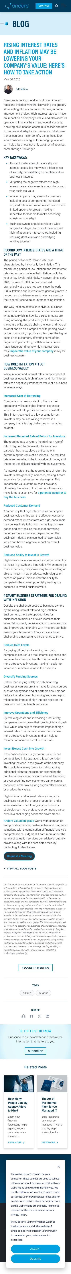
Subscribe (35, 1051)
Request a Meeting (19, 856)
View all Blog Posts (22, 868)
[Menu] (63, 6)
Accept (35, 1248)
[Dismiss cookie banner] (59, 1167)
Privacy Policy (18, 1214)
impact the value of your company (32, 351)
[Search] (56, 6)
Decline (35, 1258)
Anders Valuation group (19, 821)
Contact (43, 5)
